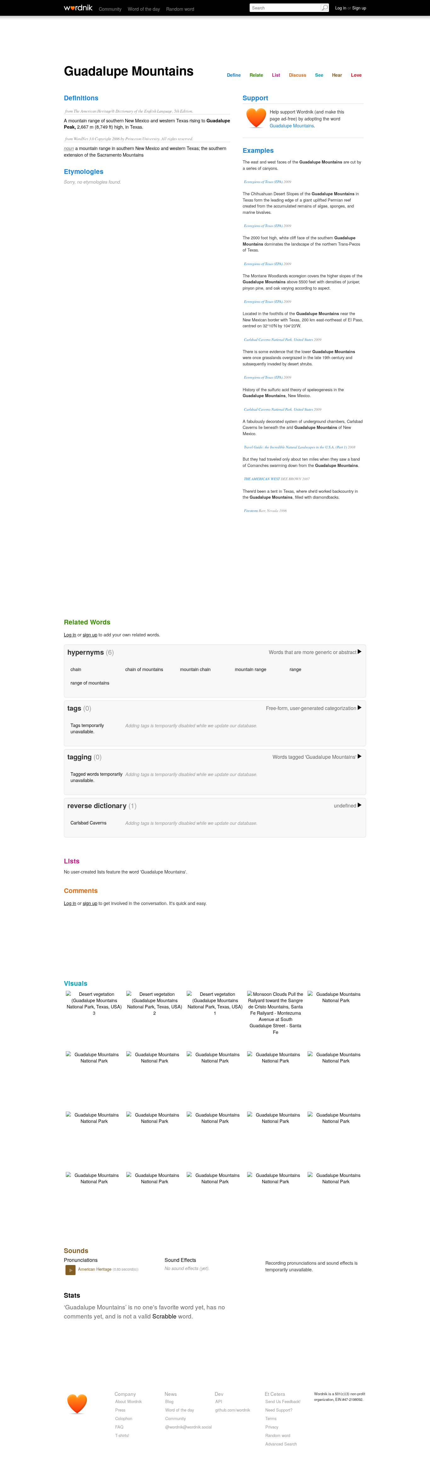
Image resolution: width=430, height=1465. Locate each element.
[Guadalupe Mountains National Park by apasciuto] (336, 996)
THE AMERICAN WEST (262, 478)
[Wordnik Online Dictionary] (78, 7)
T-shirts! (122, 1435)
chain (76, 669)
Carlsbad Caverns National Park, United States (278, 339)
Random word (180, 8)
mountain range (250, 669)
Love (356, 75)
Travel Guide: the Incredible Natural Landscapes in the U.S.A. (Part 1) (295, 447)
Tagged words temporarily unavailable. (96, 776)
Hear (337, 75)
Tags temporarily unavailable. (87, 728)
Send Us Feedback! (283, 1401)
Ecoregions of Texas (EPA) (263, 181)
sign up (90, 634)
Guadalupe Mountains (292, 125)
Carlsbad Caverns (88, 822)
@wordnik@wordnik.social (188, 1427)
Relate (256, 75)
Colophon (123, 1418)
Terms (270, 1418)
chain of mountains (144, 669)
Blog (169, 1401)
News (171, 1393)
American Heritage (95, 1269)
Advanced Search (281, 1444)
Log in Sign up (350, 8)
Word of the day (144, 8)
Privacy (271, 1427)
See (319, 75)
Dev (219, 1393)
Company (125, 1393)
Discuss (297, 75)
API (218, 1401)
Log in (70, 634)
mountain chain (195, 669)
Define (234, 75)
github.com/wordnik (232, 1410)
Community (110, 8)
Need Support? (278, 1410)
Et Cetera (275, 1393)
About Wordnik (128, 1401)
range (295, 669)
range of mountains (90, 682)
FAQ (119, 1427)
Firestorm (251, 510)
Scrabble (164, 1316)
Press (120, 1410)
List (276, 75)
